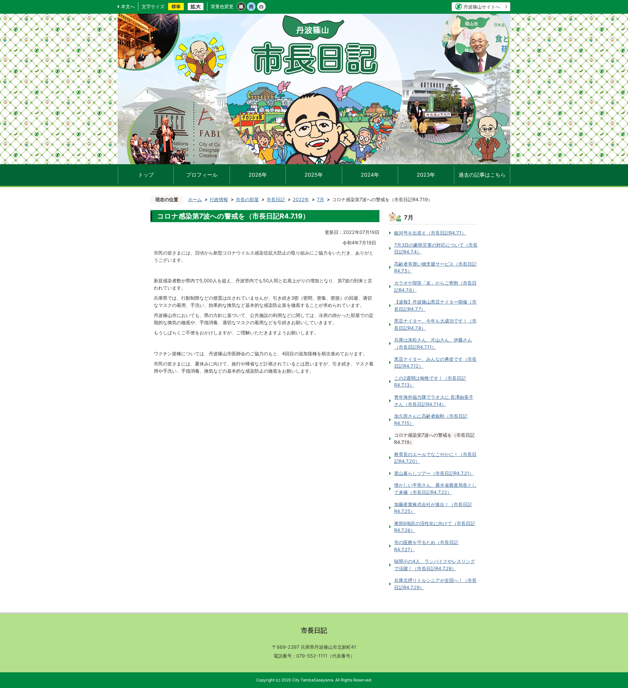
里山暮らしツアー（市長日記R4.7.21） (434, 473)
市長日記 (276, 199)
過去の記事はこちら (482, 175)
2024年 (370, 175)
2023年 (426, 175)
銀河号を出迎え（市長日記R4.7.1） (430, 233)
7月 (320, 199)
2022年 (301, 199)
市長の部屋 (247, 199)
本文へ (128, 6)
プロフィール (202, 175)
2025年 (314, 175)
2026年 (258, 175)
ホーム (195, 199)
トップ (146, 175)
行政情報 (219, 199)
